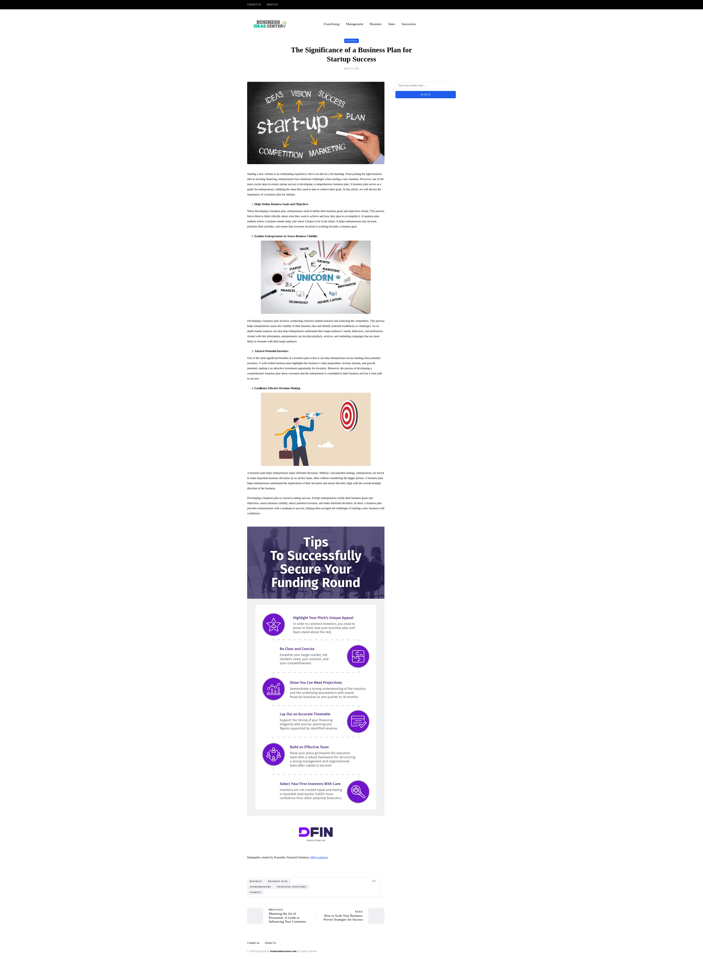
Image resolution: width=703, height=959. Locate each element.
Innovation (409, 24)
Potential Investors (291, 887)
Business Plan (278, 881)
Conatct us (254, 4)
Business (376, 24)
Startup (255, 892)
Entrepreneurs (260, 887)
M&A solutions (319, 857)
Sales (391, 24)
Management (354, 24)
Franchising (331, 24)
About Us (272, 4)
